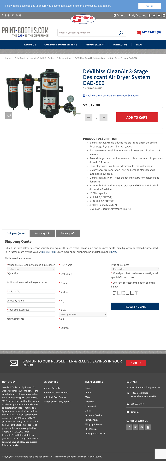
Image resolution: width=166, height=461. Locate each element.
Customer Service (93, 415)
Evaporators (65, 58)
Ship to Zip (13, 291)
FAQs (87, 397)
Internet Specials (52, 387)
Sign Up (136, 363)
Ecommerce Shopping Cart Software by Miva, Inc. (78, 456)
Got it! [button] (149, 6)
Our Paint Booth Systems (60, 44)
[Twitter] (154, 15)
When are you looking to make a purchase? (31, 264)
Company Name (15, 300)
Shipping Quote (15, 233)
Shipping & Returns (94, 424)
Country (64, 327)
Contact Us (120, 44)
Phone (63, 283)
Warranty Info (42, 233)
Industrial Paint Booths (55, 397)
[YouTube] (159, 15)
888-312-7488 (13, 15)
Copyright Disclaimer (95, 433)
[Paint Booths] (27, 32)
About (88, 392)
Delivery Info (68, 233)
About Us (30, 44)
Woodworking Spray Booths (57, 401)
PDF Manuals (91, 428)
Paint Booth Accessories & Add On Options (35, 58)
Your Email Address (18, 309)
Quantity (12, 273)
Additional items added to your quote (27, 282)
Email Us (135, 411)
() (151, 32)
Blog (139, 44)
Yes (126, 277)
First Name (65, 264)
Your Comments (15, 318)
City (62, 301)
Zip (61, 318)
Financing (89, 401)
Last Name (65, 273)
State (62, 310)
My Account (138, 15)
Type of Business (120, 264)
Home (8, 58)
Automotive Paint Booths (56, 392)
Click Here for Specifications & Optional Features (112, 95)
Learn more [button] (104, 5)
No (132, 277)
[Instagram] (164, 15)
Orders (120, 15)
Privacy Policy (91, 419)
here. (114, 251)
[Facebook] (150, 15)
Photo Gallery (95, 44)
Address (64, 292)
